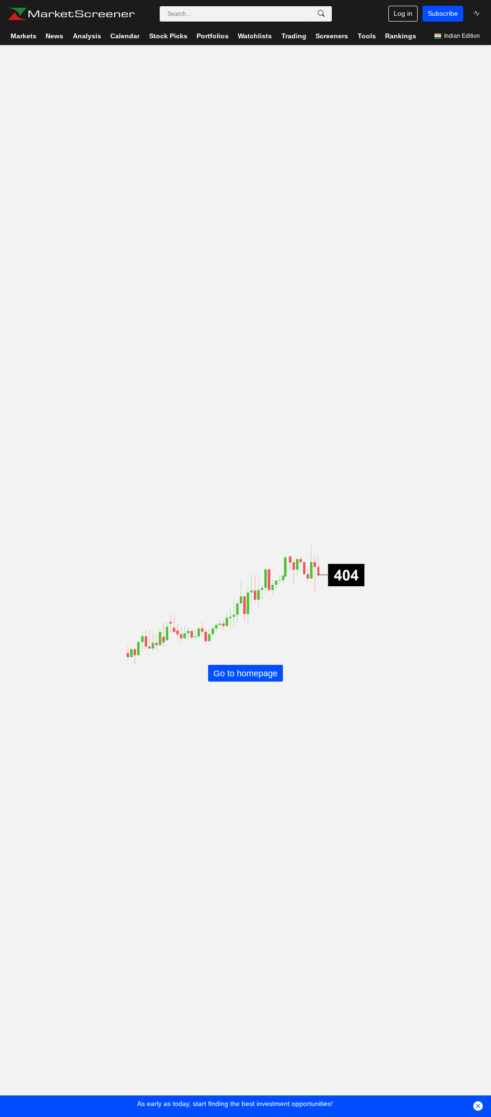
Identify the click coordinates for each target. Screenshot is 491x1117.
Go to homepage (245, 673)
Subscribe (443, 13)
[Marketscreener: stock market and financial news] (71, 14)
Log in (403, 13)
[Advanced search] (321, 14)
